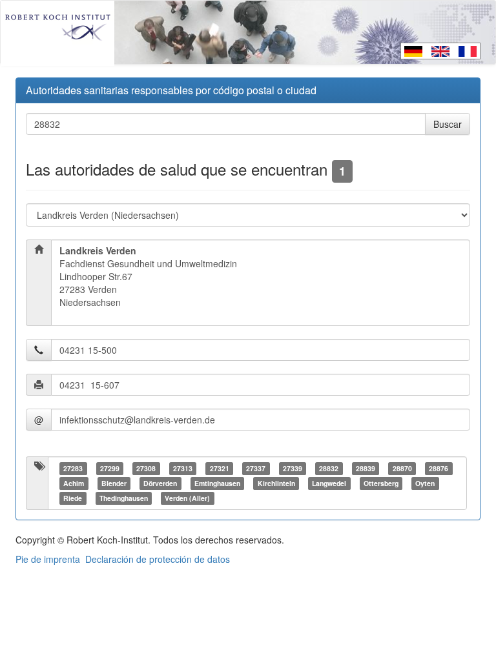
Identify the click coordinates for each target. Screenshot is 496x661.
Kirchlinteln (276, 483)
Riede (72, 498)
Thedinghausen (123, 498)
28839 (365, 468)
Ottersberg (381, 483)
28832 (328, 468)
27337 (255, 468)
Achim (73, 483)
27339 (292, 468)
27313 (182, 468)
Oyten (425, 483)
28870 (402, 468)
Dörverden (160, 483)
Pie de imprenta (48, 559)
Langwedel (329, 483)
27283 (73, 468)
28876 (438, 468)
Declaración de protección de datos (157, 559)
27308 (146, 468)
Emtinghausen (217, 483)
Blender (114, 483)
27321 (219, 468)
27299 (109, 468)
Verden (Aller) (187, 498)
